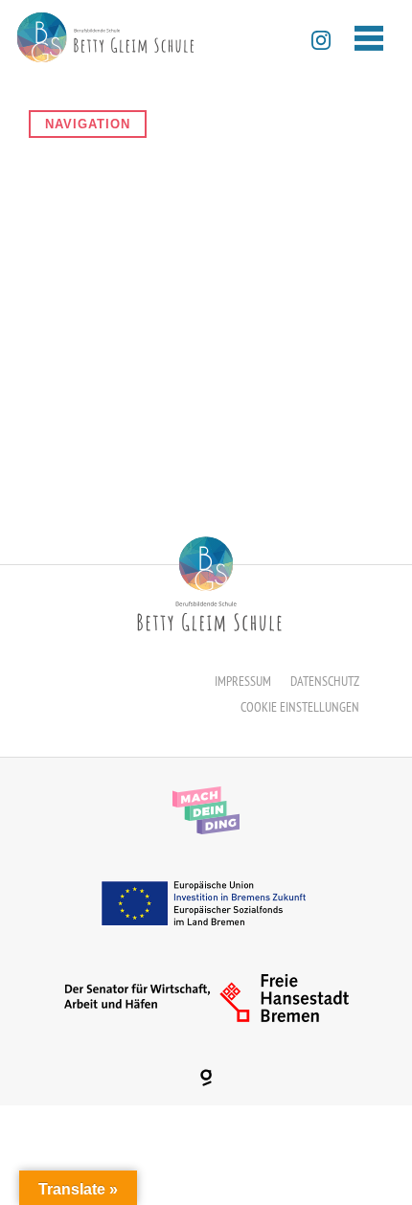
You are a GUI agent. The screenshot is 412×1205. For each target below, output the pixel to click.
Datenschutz (324, 681)
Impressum (243, 681)
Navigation (87, 124)
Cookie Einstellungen (299, 707)
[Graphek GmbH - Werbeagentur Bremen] (206, 1077)
